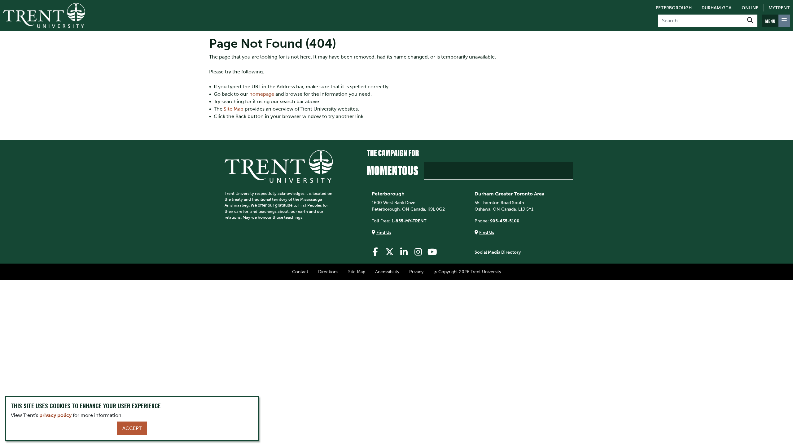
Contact (300, 271)
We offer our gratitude (271, 205)
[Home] (44, 15)
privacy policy (55, 415)
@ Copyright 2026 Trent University (467, 271)
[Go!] (750, 21)
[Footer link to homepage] (279, 165)
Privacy (416, 271)
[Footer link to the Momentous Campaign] (470, 165)
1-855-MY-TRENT (409, 221)
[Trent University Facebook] (375, 252)
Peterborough (674, 8)
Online (750, 8)
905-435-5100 (504, 221)
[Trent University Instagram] (418, 252)
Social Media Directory (498, 252)
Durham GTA (717, 8)
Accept (132, 428)
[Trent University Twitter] (389, 252)
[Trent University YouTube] (432, 252)
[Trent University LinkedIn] (404, 252)
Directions (328, 271)
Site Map (233, 109)
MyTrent (779, 8)
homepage (261, 94)
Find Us (383, 232)
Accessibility (387, 271)
